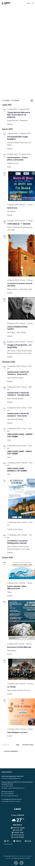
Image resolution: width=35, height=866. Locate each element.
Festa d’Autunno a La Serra (17, 732)
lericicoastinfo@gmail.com (13, 778)
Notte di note (12, 208)
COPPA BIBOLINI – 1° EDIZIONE (18, 224)
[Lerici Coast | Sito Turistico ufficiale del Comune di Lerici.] (6, 3)
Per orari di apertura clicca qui (9, 795)
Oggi (17, 745)
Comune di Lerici (20, 856)
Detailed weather (8, 844)
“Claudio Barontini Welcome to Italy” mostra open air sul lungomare (18, 114)
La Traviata (11, 687)
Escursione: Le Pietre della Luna (19, 647)
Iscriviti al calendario (11, 751)
